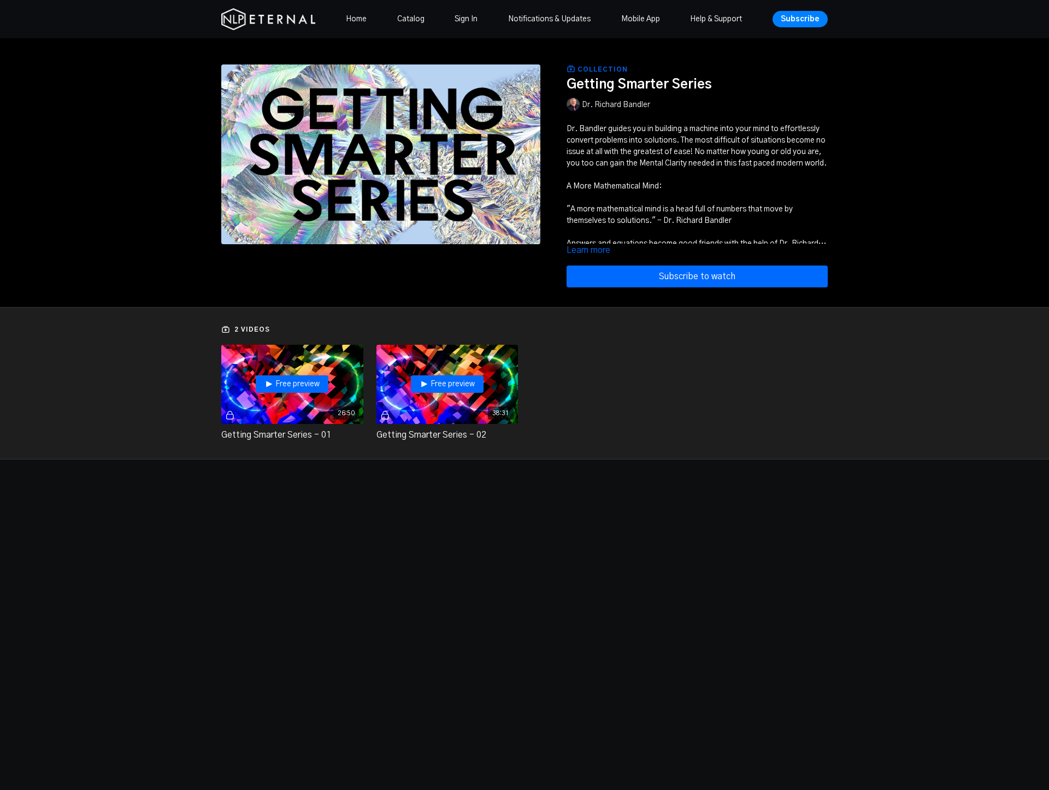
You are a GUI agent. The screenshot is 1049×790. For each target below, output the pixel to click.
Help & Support (716, 19)
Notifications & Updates (549, 19)
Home (356, 19)
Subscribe (800, 19)
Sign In (466, 19)
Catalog (411, 19)
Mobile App (640, 19)
